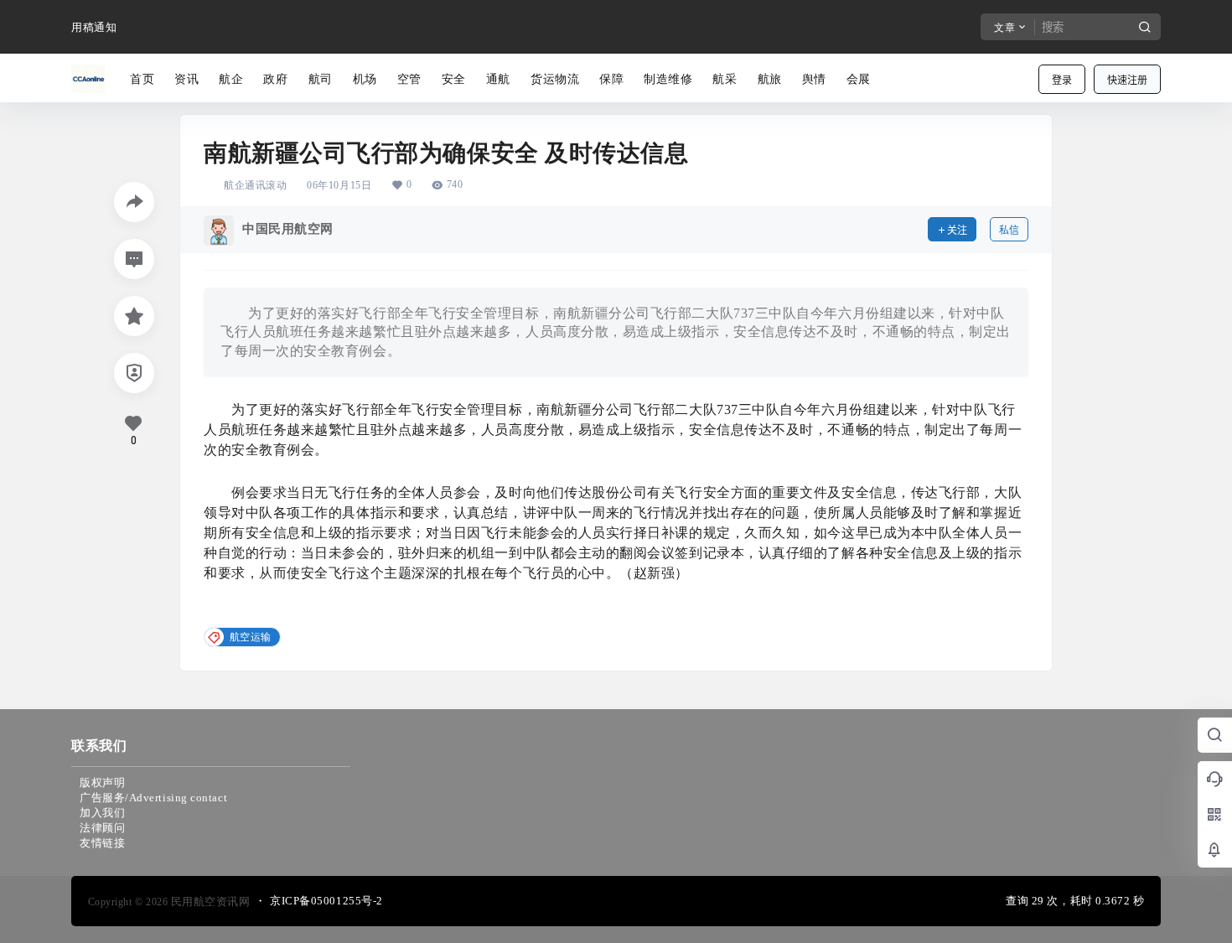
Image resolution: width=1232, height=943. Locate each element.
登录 (1062, 80)
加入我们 (102, 812)
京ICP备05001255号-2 (326, 900)
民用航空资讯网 (209, 901)
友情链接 (102, 843)
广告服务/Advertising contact (153, 797)
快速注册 (1127, 80)
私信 (1009, 230)
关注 (957, 230)
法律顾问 (102, 827)
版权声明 (102, 782)
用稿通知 (93, 27)
